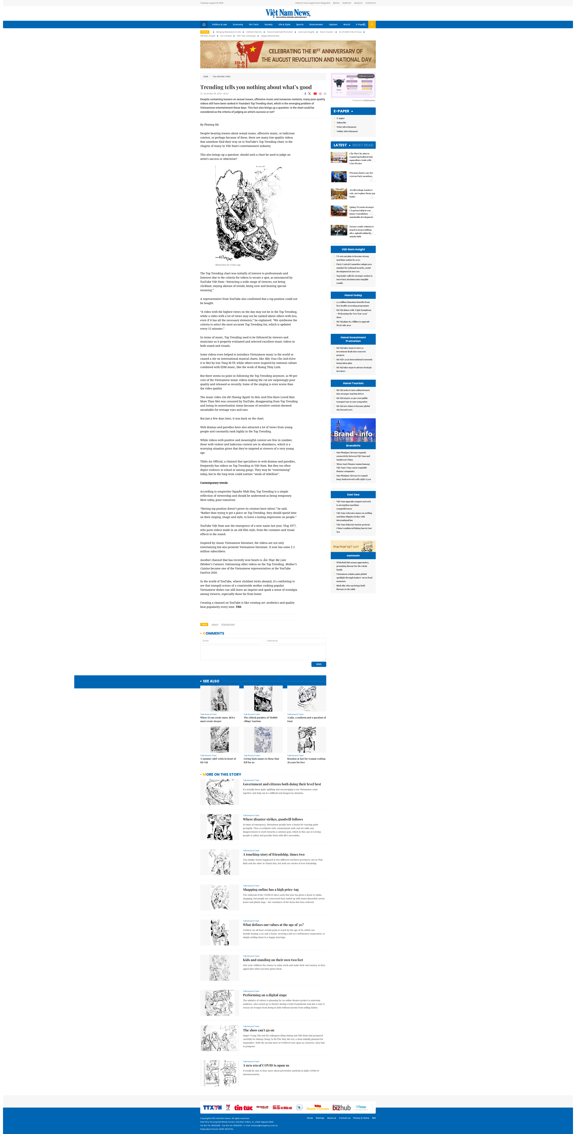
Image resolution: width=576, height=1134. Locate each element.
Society (269, 24)
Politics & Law (219, 24)
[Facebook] (305, 93)
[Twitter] (309, 93)
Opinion (333, 24)
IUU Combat (226, 36)
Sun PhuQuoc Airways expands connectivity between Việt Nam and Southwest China (353, 456)
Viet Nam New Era (254, 32)
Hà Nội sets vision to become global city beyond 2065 (353, 408)
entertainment (228, 624)
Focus (205, 32)
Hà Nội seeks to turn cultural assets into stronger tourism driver (353, 392)
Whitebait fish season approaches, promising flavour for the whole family (352, 566)
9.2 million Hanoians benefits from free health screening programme (353, 304)
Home (205, 76)
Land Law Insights (306, 32)
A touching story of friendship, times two (273, 854)
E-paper (341, 111)
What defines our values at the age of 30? (273, 924)
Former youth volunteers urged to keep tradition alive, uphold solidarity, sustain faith (362, 231)
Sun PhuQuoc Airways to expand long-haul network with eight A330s (353, 477)
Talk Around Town (221, 76)
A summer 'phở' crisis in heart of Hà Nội (218, 760)
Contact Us (370, 3)
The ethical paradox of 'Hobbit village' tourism (261, 719)
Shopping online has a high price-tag (271, 889)
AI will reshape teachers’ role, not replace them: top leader (362, 193)
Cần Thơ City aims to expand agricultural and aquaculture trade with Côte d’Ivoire (361, 158)
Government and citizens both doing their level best (282, 784)
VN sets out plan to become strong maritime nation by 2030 (352, 258)
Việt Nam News (288, 13)
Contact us (344, 1118)
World (346, 24)
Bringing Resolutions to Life (228, 32)
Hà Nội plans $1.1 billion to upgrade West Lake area (353, 323)
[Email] (325, 94)
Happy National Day (270, 36)
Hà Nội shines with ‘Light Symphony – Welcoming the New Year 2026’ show (353, 314)
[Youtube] (315, 94)
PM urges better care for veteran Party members (361, 174)
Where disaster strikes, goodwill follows (273, 819)
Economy (238, 24)
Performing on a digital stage (265, 995)
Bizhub (336, 3)
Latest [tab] (340, 145)
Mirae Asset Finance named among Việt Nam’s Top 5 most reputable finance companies (353, 468)
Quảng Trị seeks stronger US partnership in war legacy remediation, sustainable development (362, 212)
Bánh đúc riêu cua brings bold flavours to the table (350, 587)
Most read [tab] (362, 145)
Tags (204, 624)
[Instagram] (320, 94)
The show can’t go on (258, 1030)
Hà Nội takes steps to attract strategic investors (354, 369)
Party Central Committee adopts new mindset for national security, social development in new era (354, 268)
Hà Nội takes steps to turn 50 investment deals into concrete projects (351, 351)
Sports (299, 24)
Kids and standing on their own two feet (273, 959)
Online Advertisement (347, 131)
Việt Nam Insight (207, 36)
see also (211, 681)
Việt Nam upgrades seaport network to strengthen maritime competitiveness (353, 505)
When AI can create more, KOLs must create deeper (217, 719)
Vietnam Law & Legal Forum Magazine (312, 3)
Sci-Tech (254, 24)
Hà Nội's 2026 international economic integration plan (354, 361)
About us (331, 1118)
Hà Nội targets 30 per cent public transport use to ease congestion (352, 400)
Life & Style (284, 24)
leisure (215, 624)
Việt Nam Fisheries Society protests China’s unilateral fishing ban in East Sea (354, 528)
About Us (358, 3)
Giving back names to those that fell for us (261, 760)
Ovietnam (346, 3)
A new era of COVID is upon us (266, 1065)
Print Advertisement (346, 126)
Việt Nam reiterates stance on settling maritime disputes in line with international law (354, 517)
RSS (374, 1118)
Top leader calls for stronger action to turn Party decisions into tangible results (354, 279)
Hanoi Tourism (327, 32)
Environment (316, 24)
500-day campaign (246, 36)
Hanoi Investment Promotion (280, 32)
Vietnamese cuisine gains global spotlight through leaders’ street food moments (354, 578)
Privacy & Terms (361, 1118)
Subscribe (341, 122)
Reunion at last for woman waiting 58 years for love (306, 760)
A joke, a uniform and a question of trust (306, 719)
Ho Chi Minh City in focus (350, 32)
